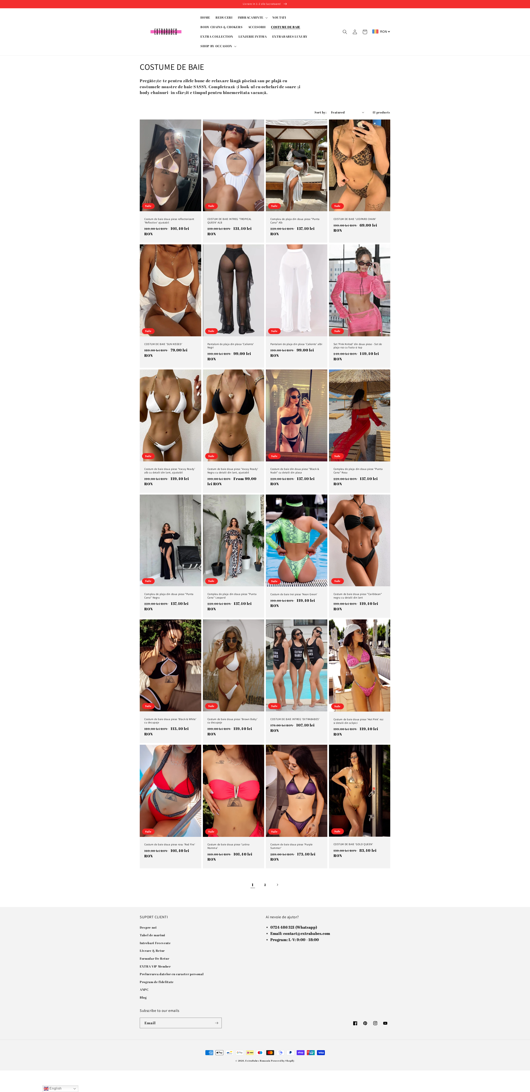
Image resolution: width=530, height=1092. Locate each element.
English (55, 1088)
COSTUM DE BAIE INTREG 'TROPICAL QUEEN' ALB (229, 220)
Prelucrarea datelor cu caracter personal (172, 974)
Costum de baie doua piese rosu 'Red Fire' (169, 844)
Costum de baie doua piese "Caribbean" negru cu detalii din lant (358, 595)
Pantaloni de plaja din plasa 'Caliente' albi (296, 344)
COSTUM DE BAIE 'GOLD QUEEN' (353, 844)
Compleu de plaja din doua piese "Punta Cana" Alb (295, 220)
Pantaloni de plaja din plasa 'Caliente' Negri (230, 346)
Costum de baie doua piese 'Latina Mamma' (228, 846)
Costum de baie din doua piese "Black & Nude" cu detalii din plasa (294, 470)
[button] (252, 17)
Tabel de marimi (152, 935)
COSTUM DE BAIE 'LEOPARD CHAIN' (355, 219)
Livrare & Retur (152, 950)
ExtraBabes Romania (257, 1060)
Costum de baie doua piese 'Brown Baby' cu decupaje (232, 721)
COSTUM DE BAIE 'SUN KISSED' (163, 344)
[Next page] (277, 885)
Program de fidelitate (157, 982)
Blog (143, 997)
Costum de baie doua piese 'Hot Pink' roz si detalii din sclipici (358, 721)
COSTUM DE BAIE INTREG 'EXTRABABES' (294, 719)
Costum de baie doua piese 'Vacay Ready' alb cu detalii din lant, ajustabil (169, 470)
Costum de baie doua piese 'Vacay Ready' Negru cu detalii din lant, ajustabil (232, 470)
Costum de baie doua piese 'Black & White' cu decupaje (170, 721)
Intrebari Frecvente (155, 943)
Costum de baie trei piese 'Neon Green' (293, 594)
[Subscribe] (217, 1023)
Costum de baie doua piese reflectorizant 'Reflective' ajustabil (169, 220)
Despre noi (148, 927)
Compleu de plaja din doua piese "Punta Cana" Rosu (358, 470)
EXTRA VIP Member (155, 966)
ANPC (144, 989)
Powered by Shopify (283, 1060)
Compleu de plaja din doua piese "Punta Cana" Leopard (232, 595)
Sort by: (320, 112)
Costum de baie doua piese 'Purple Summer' (291, 846)
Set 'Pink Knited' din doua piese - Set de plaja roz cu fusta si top (358, 346)
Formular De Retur (154, 958)
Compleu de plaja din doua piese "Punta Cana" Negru (169, 595)
